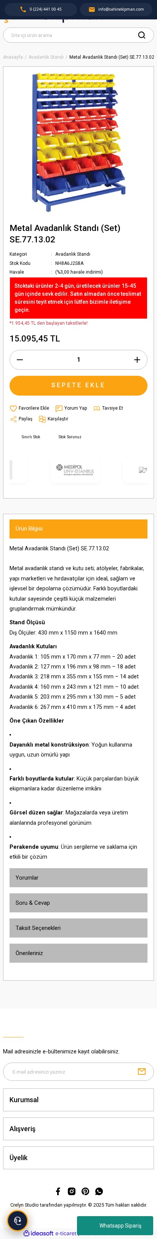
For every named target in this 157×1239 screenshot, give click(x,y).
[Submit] (142, 1072)
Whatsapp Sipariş (120, 1226)
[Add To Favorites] (29, 408)
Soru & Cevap (33, 902)
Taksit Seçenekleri (38, 928)
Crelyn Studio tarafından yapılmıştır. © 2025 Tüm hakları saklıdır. (78, 1205)
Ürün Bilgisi (29, 528)
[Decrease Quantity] (20, 359)
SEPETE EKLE (78, 385)
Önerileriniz (29, 953)
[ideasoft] (38, 1233)
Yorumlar (27, 877)
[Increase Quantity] (137, 359)
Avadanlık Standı (72, 254)
